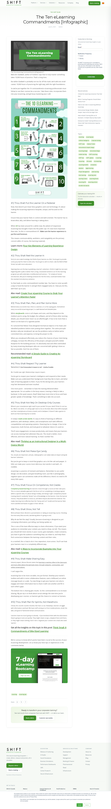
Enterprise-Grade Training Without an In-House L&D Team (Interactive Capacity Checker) (90, 123)
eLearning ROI (82, 182)
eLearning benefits (83, 164)
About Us (88, 752)
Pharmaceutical (67, 764)
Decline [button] (87, 805)
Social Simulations (45, 758)
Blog (77, 3)
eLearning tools (92, 175)
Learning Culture (83, 178)
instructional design (95, 151)
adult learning (95, 171)
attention (81, 168)
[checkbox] (90, 57)
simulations (93, 164)
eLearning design (83, 151)
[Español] (103, 3)
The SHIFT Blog (55, 12)
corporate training (96, 140)
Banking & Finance (68, 761)
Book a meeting (94, 3)
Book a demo (30, 718)
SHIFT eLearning (93, 154)
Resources (62, 3)
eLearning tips (22, 694)
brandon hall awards (84, 185)
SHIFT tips (81, 158)
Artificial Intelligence (84, 140)
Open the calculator (86, 203)
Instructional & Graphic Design (86, 147)
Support (65, 755)
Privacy (88, 764)
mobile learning (83, 154)
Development (67, 752)
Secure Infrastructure (46, 774)
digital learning (89, 168)
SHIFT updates (89, 158)
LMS (41, 767)
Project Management (84, 171)
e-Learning (98, 158)
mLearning (81, 161)
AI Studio (43, 755)
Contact (88, 761)
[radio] (90, 56)
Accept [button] (79, 805)
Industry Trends (91, 144)
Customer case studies (46, 718)
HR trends (89, 161)
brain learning (82, 175)
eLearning (14, 694)
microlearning (97, 161)
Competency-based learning (20, 489)
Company (70, 3)
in (17, 702)
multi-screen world (25, 419)
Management (67, 758)
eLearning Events (94, 178)
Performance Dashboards (48, 764)
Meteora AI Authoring (46, 752)
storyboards (20, 313)
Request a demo (14, 765)
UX (17, 226)
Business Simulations (46, 761)
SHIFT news (82, 144)
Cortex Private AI (45, 771)
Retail (64, 767)
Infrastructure (67, 771)
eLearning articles (92, 182)
